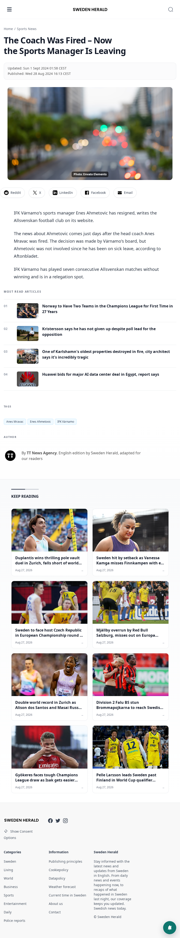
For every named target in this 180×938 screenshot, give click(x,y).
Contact (55, 912)
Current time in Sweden (67, 895)
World (8, 878)
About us (56, 903)
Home (8, 29)
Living (8, 870)
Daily (7, 912)
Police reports (14, 920)
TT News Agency (42, 453)
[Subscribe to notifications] (169, 927)
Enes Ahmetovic (40, 422)
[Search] (170, 9)
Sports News (27, 29)
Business (11, 886)
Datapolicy (57, 878)
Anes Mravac (14, 422)
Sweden (10, 861)
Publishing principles (65, 861)
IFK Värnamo (65, 422)
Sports (9, 895)
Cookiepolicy (58, 870)
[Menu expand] (9, 9)
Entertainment (15, 903)
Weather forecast (62, 886)
